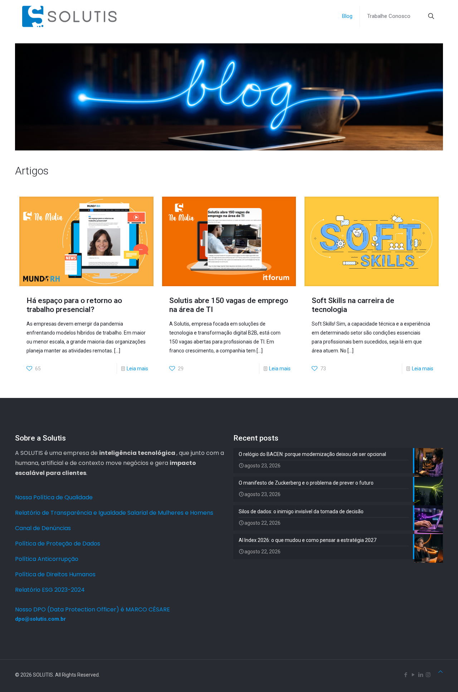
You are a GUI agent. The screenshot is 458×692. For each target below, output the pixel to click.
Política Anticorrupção (46, 559)
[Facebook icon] (405, 675)
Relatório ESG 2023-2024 (50, 590)
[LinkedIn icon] (420, 675)
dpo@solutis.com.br (40, 619)
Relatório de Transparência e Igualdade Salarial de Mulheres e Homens (114, 513)
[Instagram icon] (428, 675)
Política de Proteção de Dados (57, 543)
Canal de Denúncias (43, 528)
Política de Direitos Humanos (55, 574)
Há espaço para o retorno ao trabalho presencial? (74, 305)
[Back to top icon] (440, 671)
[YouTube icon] (413, 675)
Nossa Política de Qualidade (54, 497)
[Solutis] (69, 16)
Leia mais (137, 368)
